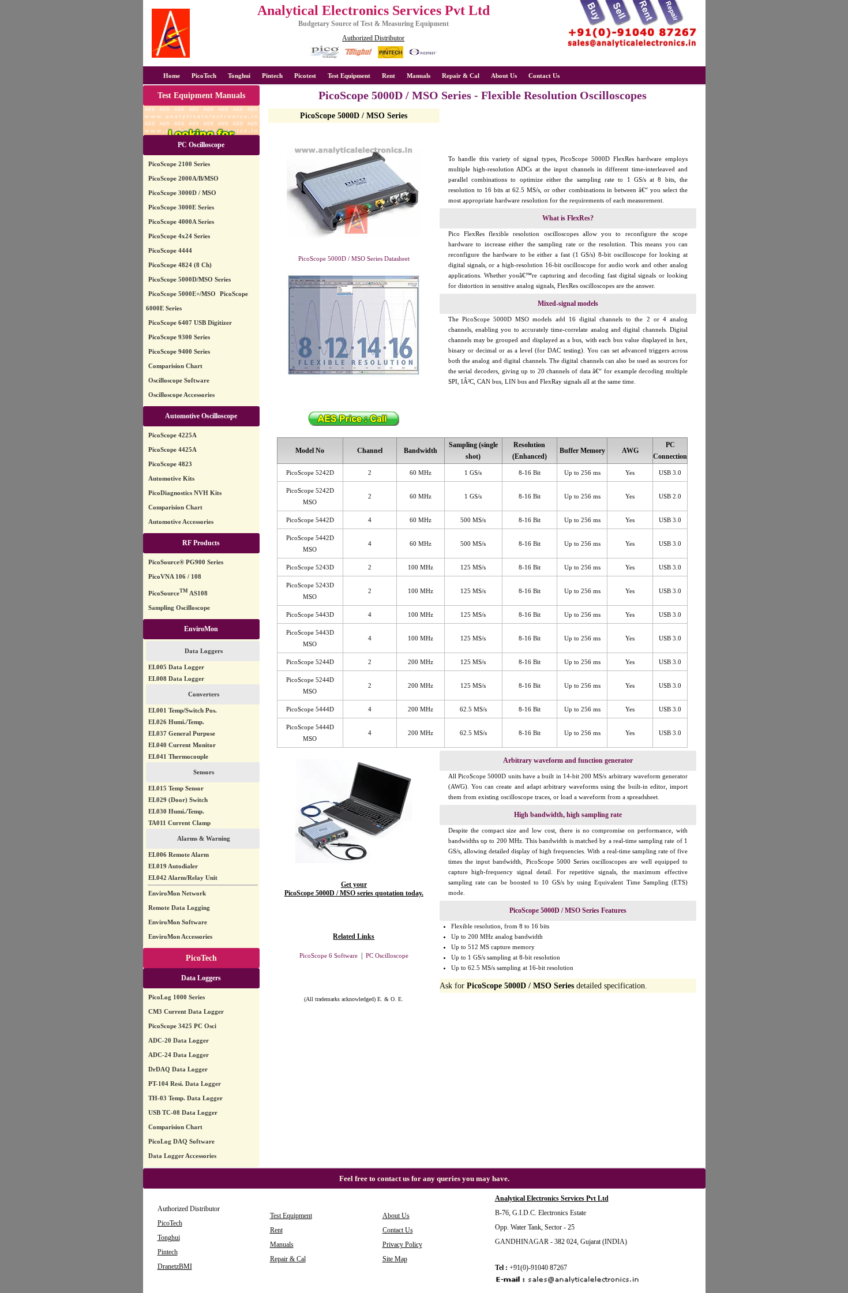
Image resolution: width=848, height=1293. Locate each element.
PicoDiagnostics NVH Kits (185, 492)
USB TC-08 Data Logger (182, 1112)
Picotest (305, 75)
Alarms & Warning (203, 838)
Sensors (203, 772)
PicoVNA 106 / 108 (174, 576)
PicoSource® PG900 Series (185, 562)
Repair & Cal (460, 75)
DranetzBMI (174, 1266)
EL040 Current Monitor (182, 744)
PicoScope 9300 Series (179, 336)
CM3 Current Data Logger (186, 1011)
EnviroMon (201, 629)
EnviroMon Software (177, 922)
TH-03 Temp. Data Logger (185, 1098)
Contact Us (544, 75)
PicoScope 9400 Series (179, 351)
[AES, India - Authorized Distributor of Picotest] (422, 56)
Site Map (394, 1259)
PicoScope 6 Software (328, 955)
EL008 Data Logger (176, 678)
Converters (203, 694)
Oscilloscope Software (178, 380)
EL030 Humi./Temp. (176, 811)
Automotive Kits (171, 478)
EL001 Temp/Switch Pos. (182, 710)
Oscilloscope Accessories (181, 394)
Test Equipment (349, 75)
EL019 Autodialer (173, 866)
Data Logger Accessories (182, 1155)
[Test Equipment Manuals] (201, 133)
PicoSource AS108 (178, 593)
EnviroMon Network (177, 893)
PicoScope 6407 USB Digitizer (190, 322)
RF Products (201, 543)
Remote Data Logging (179, 907)
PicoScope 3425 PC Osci (182, 1025)
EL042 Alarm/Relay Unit (182, 877)
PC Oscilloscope (201, 145)
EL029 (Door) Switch (178, 799)
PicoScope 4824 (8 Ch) (180, 264)
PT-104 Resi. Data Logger (184, 1083)
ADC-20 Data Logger (178, 1040)
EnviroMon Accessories (180, 936)
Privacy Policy (402, 1244)
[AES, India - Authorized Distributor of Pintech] (390, 56)
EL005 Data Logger (176, 667)
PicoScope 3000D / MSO (182, 192)
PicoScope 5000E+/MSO (182, 293)
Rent (388, 75)
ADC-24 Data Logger (178, 1054)
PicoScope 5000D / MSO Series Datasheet (354, 258)
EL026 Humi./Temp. (176, 721)
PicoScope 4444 (170, 250)
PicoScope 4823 (170, 463)
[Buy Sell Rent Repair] (632, 47)
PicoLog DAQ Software (181, 1141)
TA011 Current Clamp (179, 822)
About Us (504, 75)
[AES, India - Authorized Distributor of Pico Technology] (324, 56)
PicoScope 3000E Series (181, 207)
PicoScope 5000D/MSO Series (189, 279)
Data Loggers (204, 650)
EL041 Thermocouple (178, 756)
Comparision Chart (175, 365)
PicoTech (201, 958)
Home (171, 75)
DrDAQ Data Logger (178, 1069)
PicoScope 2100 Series (179, 163)
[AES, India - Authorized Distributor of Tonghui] (358, 56)
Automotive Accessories (180, 521)
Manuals (418, 75)
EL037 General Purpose (181, 733)
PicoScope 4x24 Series (179, 236)
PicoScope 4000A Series (181, 221)
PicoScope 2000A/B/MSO (183, 178)
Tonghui (239, 75)
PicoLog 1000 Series (176, 997)
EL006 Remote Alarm (178, 854)
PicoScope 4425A (172, 449)
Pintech (272, 75)
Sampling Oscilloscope (179, 607)
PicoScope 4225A (172, 435)
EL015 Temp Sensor (176, 788)
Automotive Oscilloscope (201, 416)
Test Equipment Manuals (201, 95)
